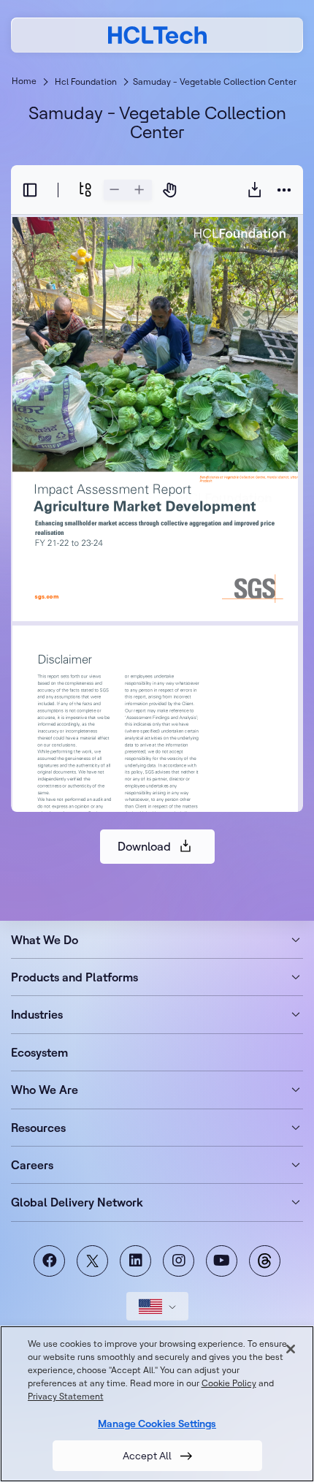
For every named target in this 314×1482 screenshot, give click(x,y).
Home (24, 80)
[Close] (291, 1349)
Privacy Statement (66, 1396)
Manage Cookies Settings (157, 1423)
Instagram (178, 1261)
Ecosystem (39, 1052)
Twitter (92, 1261)
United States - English (157, 1306)
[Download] (255, 189)
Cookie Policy (229, 1383)
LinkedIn (135, 1261)
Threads (264, 1261)
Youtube (221, 1261)
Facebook (49, 1261)
